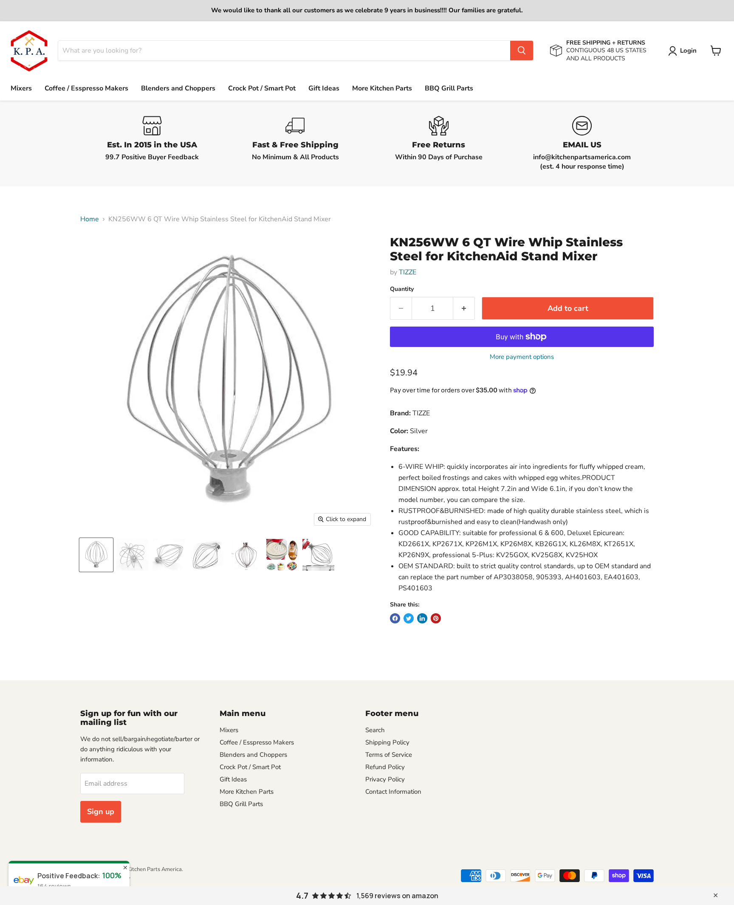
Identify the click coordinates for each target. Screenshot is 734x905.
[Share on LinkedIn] (422, 618)
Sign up (100, 811)
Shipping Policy (387, 742)
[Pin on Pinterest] (436, 618)
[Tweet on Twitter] (409, 618)
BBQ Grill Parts (449, 88)
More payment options (522, 357)
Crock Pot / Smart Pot (262, 88)
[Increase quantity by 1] (464, 308)
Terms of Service (388, 754)
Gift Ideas (323, 88)
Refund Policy (385, 767)
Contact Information (393, 791)
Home (89, 219)
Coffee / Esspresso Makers (86, 88)
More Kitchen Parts (382, 88)
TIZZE (407, 272)
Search (375, 730)
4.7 (302, 895)
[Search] (521, 50)
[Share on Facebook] (395, 618)
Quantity (402, 289)
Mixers (21, 88)
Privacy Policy (385, 779)
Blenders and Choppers (178, 88)
